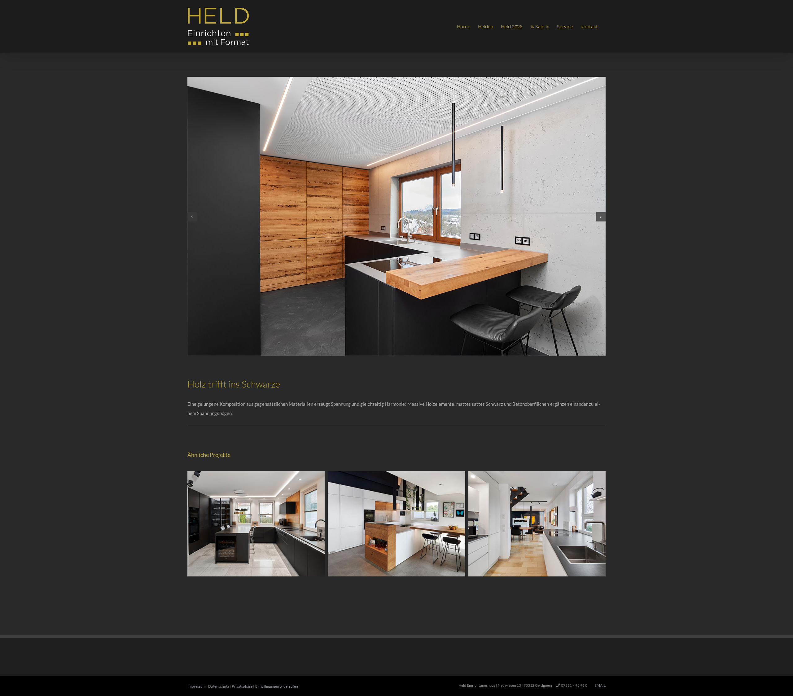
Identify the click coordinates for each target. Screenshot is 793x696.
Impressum (196, 686)
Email (599, 685)
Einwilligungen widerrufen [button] (276, 686)
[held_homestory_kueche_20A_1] (396, 79)
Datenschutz (218, 686)
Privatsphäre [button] (242, 686)
